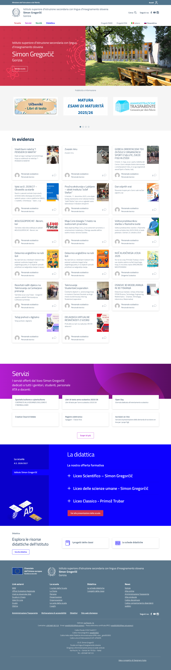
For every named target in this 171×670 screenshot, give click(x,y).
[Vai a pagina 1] (80, 127)
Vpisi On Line (17, 600)
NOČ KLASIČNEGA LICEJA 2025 (128, 254)
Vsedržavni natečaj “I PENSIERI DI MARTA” (25, 150)
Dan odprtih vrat (123, 186)
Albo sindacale (131, 597)
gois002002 (94, 632)
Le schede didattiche (95, 588)
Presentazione (56, 597)
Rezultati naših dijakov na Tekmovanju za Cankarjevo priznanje (28, 288)
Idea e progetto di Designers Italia (132, 660)
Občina (15, 606)
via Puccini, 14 (89, 622)
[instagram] (158, 12)
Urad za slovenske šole (21, 594)
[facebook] (151, 12)
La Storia (53, 591)
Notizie (128, 588)
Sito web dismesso (89, 613)
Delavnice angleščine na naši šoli (29, 254)
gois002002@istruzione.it (74, 625)
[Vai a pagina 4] (88, 127)
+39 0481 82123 (52, 625)
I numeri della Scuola (58, 588)
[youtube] (154, 12)
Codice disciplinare (132, 600)
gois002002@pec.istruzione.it (122, 625)
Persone (53, 594)
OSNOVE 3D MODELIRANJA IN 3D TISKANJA (129, 286)
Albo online (129, 591)
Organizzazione (56, 600)
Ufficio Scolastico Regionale (23, 591)
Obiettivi (73, 613)
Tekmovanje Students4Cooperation (76, 286)
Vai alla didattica (21, 552)
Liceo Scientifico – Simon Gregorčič (103, 476)
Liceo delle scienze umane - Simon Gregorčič (110, 488)
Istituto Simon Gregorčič (25, 472)
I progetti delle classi (95, 591)
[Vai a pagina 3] (86, 127)
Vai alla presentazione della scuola (85, 513)
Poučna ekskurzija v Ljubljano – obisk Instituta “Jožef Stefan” (80, 189)
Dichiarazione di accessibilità (53, 613)
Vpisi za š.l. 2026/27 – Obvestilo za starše (26, 188)
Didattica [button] (50, 23)
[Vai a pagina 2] (83, 127)
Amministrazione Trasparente (137, 594)
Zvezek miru (71, 149)
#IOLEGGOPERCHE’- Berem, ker (29, 222)
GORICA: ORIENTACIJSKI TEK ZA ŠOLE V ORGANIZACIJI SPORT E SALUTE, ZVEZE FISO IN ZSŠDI (129, 153)
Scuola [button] (17, 23)
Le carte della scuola (58, 603)
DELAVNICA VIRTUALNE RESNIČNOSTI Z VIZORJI (77, 318)
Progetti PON (122, 23)
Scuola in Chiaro (18, 597)
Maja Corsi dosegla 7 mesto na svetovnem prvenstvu (80, 222)
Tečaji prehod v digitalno (27, 317)
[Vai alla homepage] (16, 12)
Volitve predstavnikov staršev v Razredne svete (127, 222)
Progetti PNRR (106, 23)
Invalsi (15, 603)
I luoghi (53, 606)
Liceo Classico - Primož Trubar (98, 501)
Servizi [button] (28, 23)
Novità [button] (39, 23)
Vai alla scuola (20, 68)
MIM (14, 588)
